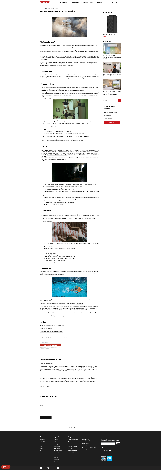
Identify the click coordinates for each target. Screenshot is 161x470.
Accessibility (56, 452)
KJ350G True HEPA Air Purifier (109, 34)
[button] (112, 2)
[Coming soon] (112, 24)
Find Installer (56, 441)
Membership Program (73, 439)
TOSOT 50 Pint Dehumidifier (47, 363)
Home (49, 8)
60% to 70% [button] (85, 123)
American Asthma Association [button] (60, 243)
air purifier (60, 204)
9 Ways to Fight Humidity (46, 328)
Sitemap (56, 461)
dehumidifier (59, 133)
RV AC (41, 444)
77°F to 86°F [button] (69, 120)
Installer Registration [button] (72, 450)
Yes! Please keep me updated (50, 345)
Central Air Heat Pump (44, 441)
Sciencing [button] (53, 125)
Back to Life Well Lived (70, 428)
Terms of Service (57, 459)
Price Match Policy (58, 450)
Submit (117, 443)
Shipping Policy (57, 444)
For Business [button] (70, 448)
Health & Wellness (43, 8)
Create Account (57, 455)
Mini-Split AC (42, 439)
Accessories (42, 452)
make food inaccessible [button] (67, 135)
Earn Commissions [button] (72, 444)
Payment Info (57, 446)
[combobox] (110, 100)
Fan (40, 450)
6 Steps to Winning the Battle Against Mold (63, 202)
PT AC (41, 446)
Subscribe (112, 122)
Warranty (56, 439)
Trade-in (70, 441)
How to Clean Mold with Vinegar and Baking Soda (52, 325)
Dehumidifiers (49, 199)
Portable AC (42, 448)
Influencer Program (72, 446)
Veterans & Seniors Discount (74, 452)
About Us (56, 457)
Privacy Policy (57, 448)
